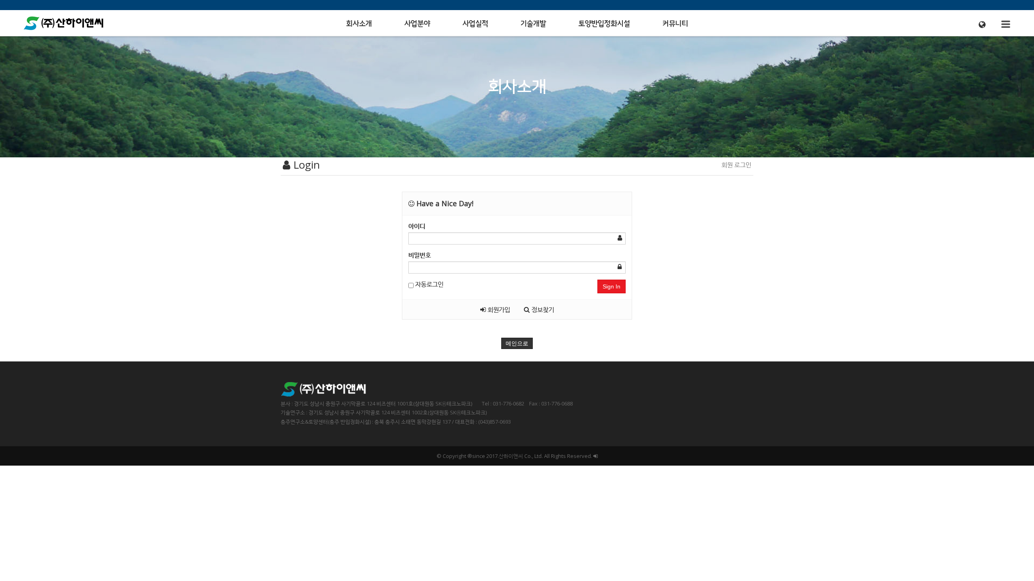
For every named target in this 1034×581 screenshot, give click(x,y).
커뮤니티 (675, 24)
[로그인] (595, 456)
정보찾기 (542, 309)
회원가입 (498, 309)
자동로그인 (428, 284)
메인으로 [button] (517, 343)
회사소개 (359, 24)
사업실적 (475, 24)
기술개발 (533, 24)
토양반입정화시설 (604, 24)
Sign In (611, 286)
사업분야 (417, 24)
